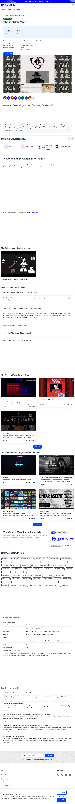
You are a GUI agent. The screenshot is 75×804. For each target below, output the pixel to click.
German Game (48, 568)
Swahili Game (63, 562)
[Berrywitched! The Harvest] (56, 387)
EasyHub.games (8, 511)
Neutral (59, 532)
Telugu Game (43, 565)
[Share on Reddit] (12, 98)
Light (53, 532)
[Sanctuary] (18, 421)
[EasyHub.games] (18, 499)
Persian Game (14, 565)
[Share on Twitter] (5, 98)
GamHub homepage (32, 212)
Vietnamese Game (16, 568)
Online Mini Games (66, 558)
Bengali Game (27, 572)
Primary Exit (6, 399)
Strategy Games (65, 585)
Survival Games (54, 582)
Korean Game (62, 565)
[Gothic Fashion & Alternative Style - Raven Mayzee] (56, 465)
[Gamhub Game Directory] (8, 5)
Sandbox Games (49, 575)
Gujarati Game (24, 565)
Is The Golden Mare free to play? (15, 326)
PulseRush (6, 477)
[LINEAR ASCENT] (56, 499)
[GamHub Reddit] (70, 775)
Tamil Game (34, 565)
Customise (62, 792)
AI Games (4, 558)
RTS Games (58, 578)
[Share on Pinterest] (30, 98)
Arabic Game (47, 572)
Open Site (9, 53)
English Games (36, 105)
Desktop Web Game (47, 105)
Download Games (40, 558)
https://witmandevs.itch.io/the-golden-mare (33, 40)
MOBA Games (15, 578)
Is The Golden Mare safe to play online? (18, 340)
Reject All (61, 796)
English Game (5, 575)
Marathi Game (52, 565)
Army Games (33, 585)
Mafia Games (14, 585)
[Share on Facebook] (8, 98)
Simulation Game (26, 578)
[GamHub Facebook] (58, 775)
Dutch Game (27, 562)
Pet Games (5, 585)
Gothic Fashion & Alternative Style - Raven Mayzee (56, 477)
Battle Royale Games (42, 582)
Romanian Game (6, 562)
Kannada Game (17, 562)
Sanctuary (6, 433)
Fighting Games (43, 585)
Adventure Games (53, 585)
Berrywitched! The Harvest (48, 399)
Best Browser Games (14, 9)
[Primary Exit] (18, 387)
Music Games (36, 578)
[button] (69, 138)
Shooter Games (64, 582)
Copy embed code (55, 545)
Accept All (61, 800)
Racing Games (67, 578)
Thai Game (36, 562)
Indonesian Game (59, 568)
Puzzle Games (26, 105)
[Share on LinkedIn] (15, 98)
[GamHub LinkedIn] (66, 775)
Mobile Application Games (27, 558)
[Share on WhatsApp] (22, 98)
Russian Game (6, 572)
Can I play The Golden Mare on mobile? (18, 333)
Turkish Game (5, 568)
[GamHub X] (62, 775)
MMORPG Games (47, 578)
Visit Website (37, 74)
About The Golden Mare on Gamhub (15, 15)
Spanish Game (56, 572)
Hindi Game (66, 572)
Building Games (60, 575)
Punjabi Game (27, 568)
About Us (4, 775)
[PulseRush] (18, 465)
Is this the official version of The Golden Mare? (20, 293)
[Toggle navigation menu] (72, 5)
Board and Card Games (18, 582)
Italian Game (44, 562)
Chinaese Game (16, 575)
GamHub (3, 9)
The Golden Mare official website (23, 315)
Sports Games (23, 585)
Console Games (14, 558)
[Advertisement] (37, 114)
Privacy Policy (48, 759)
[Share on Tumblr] (19, 98)
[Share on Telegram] (26, 98)
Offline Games (38, 575)
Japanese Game (38, 568)
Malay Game (5, 565)
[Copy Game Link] (33, 98)
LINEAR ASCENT (45, 511)
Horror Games (17, 105)
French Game (37, 572)
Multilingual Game (27, 575)
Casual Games (6, 578)
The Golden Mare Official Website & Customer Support (23, 308)
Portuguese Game (16, 572)
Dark (64, 532)
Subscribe (49, 755)
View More (37, 446)
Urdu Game (69, 568)
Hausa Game (53, 562)
